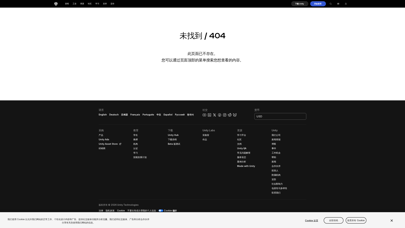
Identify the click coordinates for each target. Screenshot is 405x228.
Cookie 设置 (311, 220)
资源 (82, 4)
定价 (112, 4)
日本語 (124, 114)
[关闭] (392, 220)
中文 (159, 114)
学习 (97, 4)
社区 (90, 4)
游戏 (67, 4)
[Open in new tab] (120, 144)
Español (168, 114)
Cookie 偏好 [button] (170, 210)
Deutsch (114, 114)
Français (135, 114)
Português (148, 114)
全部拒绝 (333, 220)
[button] (299, 3)
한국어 (190, 114)
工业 (74, 4)
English (103, 114)
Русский (180, 114)
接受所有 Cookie (356, 220)
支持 (105, 4)
